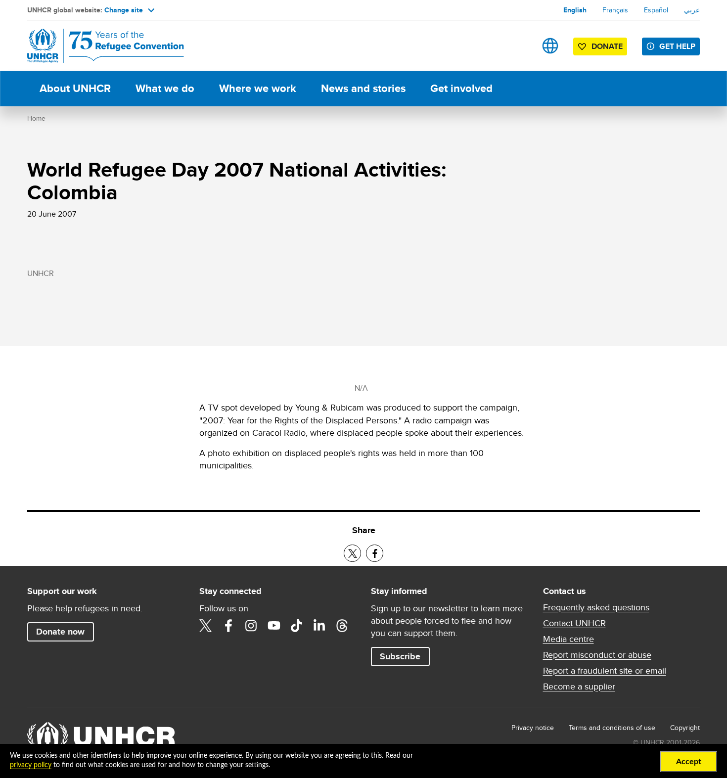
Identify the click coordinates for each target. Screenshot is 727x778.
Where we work (257, 88)
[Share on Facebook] (374, 553)
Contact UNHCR (574, 623)
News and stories (363, 88)
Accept (688, 762)
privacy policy (30, 765)
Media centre (568, 639)
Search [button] (519, 46)
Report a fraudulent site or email (604, 670)
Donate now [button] (60, 631)
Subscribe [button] (400, 656)
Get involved (461, 88)
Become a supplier (579, 686)
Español (656, 10)
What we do (165, 88)
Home (36, 118)
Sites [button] (550, 46)
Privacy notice (532, 727)
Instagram (251, 625)
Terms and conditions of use (612, 727)
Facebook (228, 625)
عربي (692, 10)
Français (615, 10)
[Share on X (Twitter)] (352, 553)
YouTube (274, 625)
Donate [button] (607, 46)
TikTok (296, 625)
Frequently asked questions (596, 607)
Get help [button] (677, 46)
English (575, 10)
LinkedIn (319, 625)
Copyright (685, 727)
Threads (342, 625)
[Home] (96, 46)
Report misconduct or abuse (597, 654)
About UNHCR (75, 88)
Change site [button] (123, 10)
